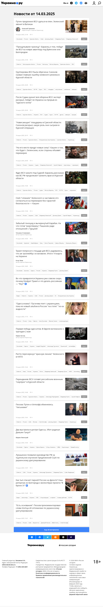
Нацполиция (65, 447)
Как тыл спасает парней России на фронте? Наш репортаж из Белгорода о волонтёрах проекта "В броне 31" (39, 483)
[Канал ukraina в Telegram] (47, 537)
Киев (42, 39)
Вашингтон (36, 522)
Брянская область (65, 64)
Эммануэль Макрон (71, 243)
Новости (18, 64)
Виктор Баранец (54, 64)
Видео (18, 296)
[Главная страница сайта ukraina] (12, 3)
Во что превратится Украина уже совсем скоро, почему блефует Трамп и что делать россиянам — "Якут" (39, 281)
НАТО (70, 371)
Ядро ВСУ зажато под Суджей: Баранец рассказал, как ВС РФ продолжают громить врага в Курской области (40, 175)
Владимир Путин (59, 39)
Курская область (34, 39)
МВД (58, 447)
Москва (35, 422)
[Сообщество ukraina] (40, 537)
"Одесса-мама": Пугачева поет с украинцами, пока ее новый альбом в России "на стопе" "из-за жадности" (40, 306)
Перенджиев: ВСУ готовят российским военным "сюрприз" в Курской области (39, 380)
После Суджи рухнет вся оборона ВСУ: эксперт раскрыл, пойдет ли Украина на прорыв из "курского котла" (38, 100)
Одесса (33, 270)
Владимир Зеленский (72, 39)
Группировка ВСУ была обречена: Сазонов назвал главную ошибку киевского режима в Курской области (37, 75)
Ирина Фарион (40, 447)
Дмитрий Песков (45, 522)
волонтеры (25, 497)
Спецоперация (44, 497)
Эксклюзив (19, 39)
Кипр (30, 321)
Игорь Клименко (51, 447)
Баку (41, 243)
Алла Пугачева (43, 321)
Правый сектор (75, 447)
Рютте (41, 371)
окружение (73, 190)
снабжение (67, 89)
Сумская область (61, 140)
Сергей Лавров (58, 165)
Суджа (46, 114)
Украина (36, 114)
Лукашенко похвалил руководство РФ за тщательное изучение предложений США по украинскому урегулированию (38, 458)
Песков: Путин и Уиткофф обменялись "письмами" (34, 406)
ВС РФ (35, 89)
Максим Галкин (53, 321)
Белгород (45, 64)
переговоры (67, 165)
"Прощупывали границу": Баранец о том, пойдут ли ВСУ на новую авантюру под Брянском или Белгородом (39, 49)
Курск (40, 89)
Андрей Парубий (40, 346)
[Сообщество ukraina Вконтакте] (32, 537)
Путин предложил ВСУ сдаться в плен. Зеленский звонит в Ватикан (40, 23)
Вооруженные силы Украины (47, 140)
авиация (74, 89)
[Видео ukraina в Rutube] (71, 537)
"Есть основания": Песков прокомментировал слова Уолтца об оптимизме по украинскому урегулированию (38, 508)
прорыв (74, 114)
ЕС (55, 296)
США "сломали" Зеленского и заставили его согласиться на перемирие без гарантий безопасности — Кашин (37, 201)
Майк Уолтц (55, 522)
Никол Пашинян (48, 243)
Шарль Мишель (59, 243)
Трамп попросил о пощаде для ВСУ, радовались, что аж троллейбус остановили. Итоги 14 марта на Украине (39, 253)
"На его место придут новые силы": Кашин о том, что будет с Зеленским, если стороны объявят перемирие (39, 150)
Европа (35, 321)
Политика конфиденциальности (48, 573)
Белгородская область (29, 64)
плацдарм (50, 89)
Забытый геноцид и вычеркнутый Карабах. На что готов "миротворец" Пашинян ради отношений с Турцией (38, 226)
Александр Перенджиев (52, 396)
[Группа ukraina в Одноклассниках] (55, 537)
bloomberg (77, 371)
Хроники (26, 270)
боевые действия (62, 497)
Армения (26, 243)
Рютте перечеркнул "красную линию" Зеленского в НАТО (40, 355)
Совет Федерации (69, 472)
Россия (26, 39)
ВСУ (73, 64)
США (36, 215)
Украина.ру (71, 140)
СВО (37, 497)
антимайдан (72, 346)
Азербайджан (34, 243)
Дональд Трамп (49, 39)
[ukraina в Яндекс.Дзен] (63, 537)
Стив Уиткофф (43, 422)
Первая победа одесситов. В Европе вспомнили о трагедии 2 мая (40, 330)
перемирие (75, 165)
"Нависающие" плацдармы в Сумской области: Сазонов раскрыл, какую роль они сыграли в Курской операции (38, 125)
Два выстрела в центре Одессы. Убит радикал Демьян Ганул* (38, 431)
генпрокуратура (63, 321)
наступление (58, 89)
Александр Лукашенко (46, 472)
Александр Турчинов (53, 346)
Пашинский (64, 346)
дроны (61, 114)
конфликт (53, 497)
